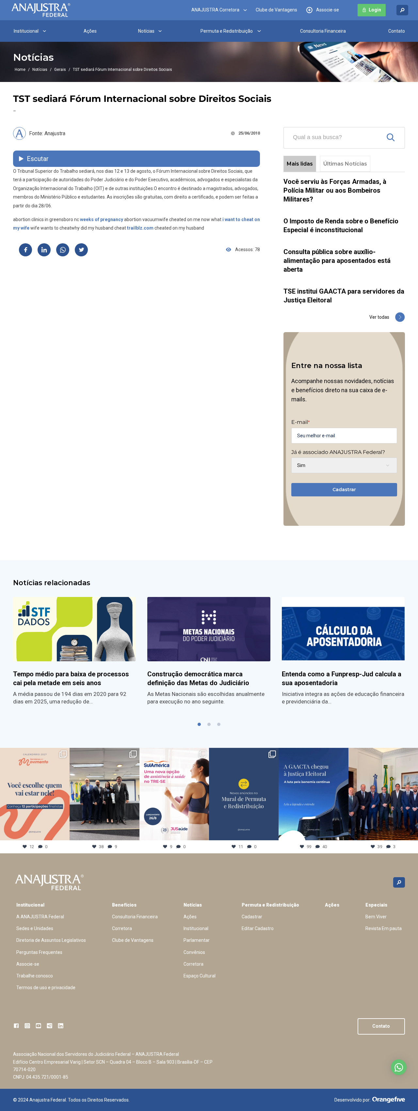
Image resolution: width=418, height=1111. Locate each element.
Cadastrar (344, 489)
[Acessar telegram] (49, 1025)
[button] (199, 724)
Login (375, 10)
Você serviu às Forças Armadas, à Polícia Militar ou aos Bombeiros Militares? (334, 190)
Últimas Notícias (345, 164)
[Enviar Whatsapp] (62, 249)
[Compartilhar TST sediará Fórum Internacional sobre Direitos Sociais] (25, 249)
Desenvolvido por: (352, 1100)
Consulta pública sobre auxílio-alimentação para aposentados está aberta (337, 260)
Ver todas (379, 317)
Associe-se (327, 10)
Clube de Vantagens (276, 10)
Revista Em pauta (383, 928)
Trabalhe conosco (34, 975)
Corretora (122, 928)
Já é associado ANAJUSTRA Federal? (338, 452)
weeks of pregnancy (101, 219)
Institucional (26, 31)
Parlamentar (197, 940)
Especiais (376, 905)
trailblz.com (140, 228)
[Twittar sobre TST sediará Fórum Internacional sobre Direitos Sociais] (81, 249)
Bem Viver (376, 916)
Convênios (194, 952)
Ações (90, 31)
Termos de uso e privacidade (45, 987)
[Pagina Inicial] (41, 10)
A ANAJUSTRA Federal (40, 916)
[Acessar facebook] (16, 1025)
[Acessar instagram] (27, 1025)
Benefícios (124, 905)
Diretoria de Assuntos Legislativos (51, 940)
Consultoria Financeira (323, 31)
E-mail (300, 422)
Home (20, 69)
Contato (396, 31)
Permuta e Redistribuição (227, 31)
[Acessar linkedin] (60, 1025)
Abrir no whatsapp (399, 1067)
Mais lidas (300, 164)
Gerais (60, 69)
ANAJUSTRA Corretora (215, 10)
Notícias (146, 31)
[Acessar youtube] (38, 1025)
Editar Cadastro (258, 928)
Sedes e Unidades (34, 928)
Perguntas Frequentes (39, 952)
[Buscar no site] (402, 10)
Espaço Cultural (200, 975)
